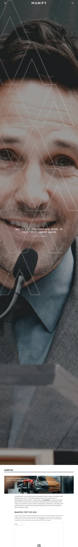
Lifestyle (8, 470)
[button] (5, 3)
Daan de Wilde (44, 236)
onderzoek (42, 518)
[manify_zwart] (39, 3)
